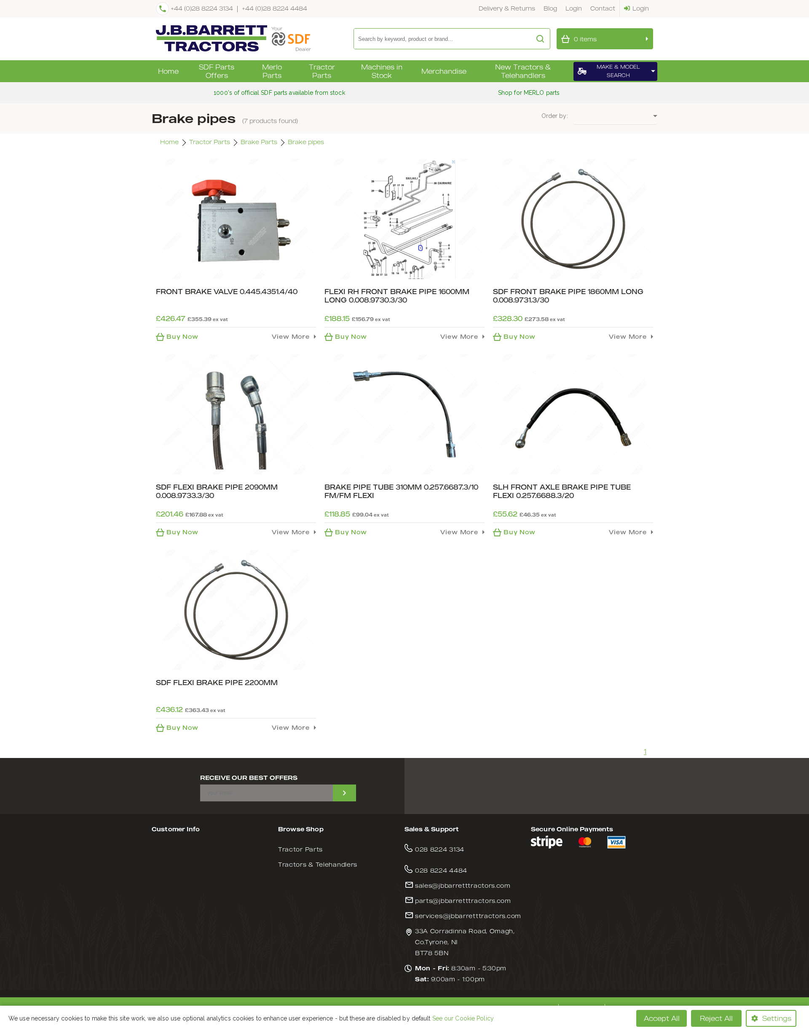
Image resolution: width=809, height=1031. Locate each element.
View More (291, 336)
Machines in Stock (381, 71)
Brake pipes (306, 141)
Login (573, 8)
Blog (550, 8)
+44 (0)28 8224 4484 (274, 8)
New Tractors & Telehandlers (523, 71)
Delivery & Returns (507, 8)
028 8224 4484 (441, 870)
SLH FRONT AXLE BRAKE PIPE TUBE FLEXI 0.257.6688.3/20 (562, 491)
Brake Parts (259, 141)
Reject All (716, 1018)
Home (168, 71)
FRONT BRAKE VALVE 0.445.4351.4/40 (226, 291)
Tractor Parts (322, 71)
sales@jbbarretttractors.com (463, 885)
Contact (602, 8)
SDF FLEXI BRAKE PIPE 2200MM (217, 682)
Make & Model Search (618, 71)
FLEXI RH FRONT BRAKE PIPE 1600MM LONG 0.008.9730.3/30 (396, 295)
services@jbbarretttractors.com (468, 915)
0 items (585, 39)
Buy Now (182, 336)
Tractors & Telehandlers (317, 864)
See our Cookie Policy (463, 1018)
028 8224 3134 (439, 849)
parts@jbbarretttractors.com (463, 900)
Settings (776, 1018)
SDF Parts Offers (216, 71)
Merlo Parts (272, 71)
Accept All (662, 1018)
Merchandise (443, 71)
